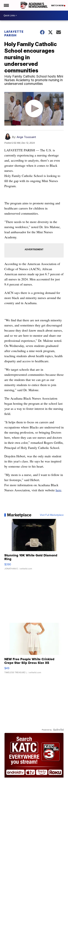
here (58, 490)
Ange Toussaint (26, 137)
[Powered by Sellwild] (58, 729)
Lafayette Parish (14, 33)
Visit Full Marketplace (52, 515)
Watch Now (57, 5)
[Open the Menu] (6, 5)
